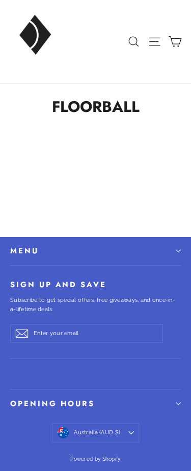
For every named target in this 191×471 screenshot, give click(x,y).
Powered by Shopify (95, 459)
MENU (24, 250)
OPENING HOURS (52, 403)
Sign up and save (58, 284)
